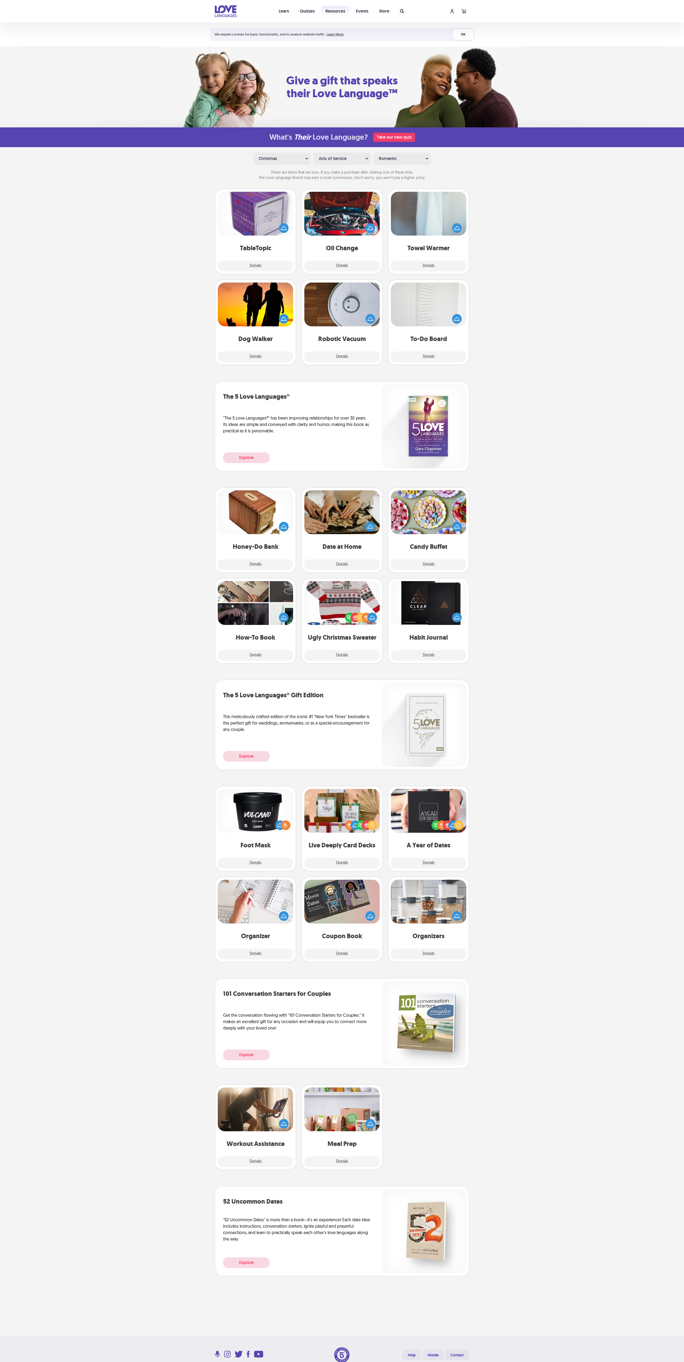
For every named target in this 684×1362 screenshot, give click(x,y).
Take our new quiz (394, 137)
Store (384, 11)
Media (433, 1355)
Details (256, 266)
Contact (457, 1355)
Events (362, 11)
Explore (246, 457)
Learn (284, 11)
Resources (335, 11)
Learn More (335, 34)
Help (412, 1355)
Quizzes (307, 11)
